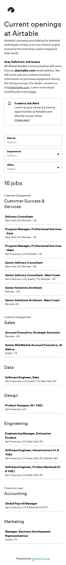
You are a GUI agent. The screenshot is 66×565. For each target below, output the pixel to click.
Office (10, 164)
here (33, 91)
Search (11, 138)
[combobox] (7, 156)
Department (14, 151)
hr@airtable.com (18, 87)
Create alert (22, 120)
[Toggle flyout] (58, 154)
